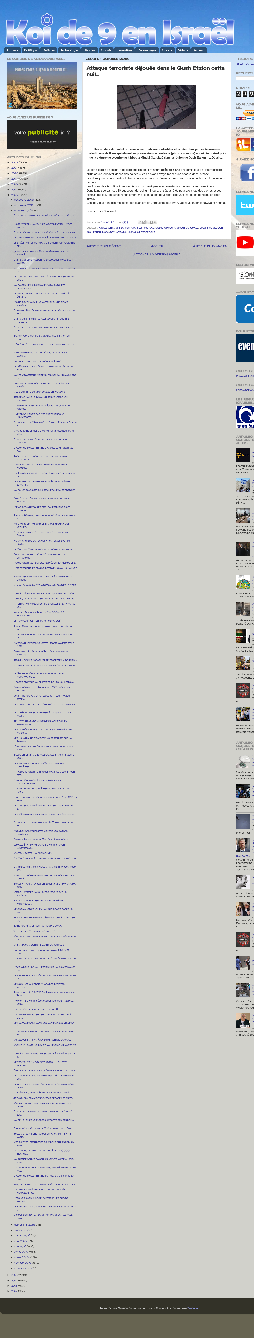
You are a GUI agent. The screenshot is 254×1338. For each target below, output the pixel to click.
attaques (137, 227)
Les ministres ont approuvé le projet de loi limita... (45, 237)
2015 (14, 1275)
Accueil (199, 50)
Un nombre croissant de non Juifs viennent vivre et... (44, 1033)
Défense (49, 50)
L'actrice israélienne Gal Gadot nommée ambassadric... (39, 1191)
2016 (15, 195)
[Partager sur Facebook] (151, 222)
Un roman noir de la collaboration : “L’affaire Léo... (43, 636)
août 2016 (21, 1230)
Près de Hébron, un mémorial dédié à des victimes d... (45, 516)
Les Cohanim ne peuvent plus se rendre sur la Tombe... (43, 739)
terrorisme (148, 232)
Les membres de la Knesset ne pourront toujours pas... (45, 976)
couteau (149, 227)
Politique (30, 50)
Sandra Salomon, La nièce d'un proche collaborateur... (38, 781)
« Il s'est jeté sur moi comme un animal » (40, 391)
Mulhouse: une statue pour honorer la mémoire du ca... (45, 937)
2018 (14, 184)
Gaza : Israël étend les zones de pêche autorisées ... (38, 902)
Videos (183, 50)
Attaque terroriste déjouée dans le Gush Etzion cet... (44, 773)
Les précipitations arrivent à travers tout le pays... (42, 714)
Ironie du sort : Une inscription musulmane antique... (40, 466)
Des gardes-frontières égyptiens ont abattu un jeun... (44, 1143)
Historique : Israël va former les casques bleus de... (44, 269)
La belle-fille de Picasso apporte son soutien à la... (44, 1121)
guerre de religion (211, 227)
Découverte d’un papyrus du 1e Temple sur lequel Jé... (44, 823)
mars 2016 (21, 1257)
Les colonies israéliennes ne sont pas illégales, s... (44, 807)
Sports (167, 50)
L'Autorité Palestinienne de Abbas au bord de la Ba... (44, 1177)
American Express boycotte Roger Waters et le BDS (44, 644)
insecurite (108, 232)
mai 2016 (20, 1246)
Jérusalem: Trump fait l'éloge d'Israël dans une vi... (44, 919)
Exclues (12, 50)
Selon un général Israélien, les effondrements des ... (44, 756)
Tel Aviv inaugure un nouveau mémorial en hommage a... (40, 722)
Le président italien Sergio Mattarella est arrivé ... (41, 252)
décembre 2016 (24, 199)
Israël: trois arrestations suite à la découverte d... (44, 1055)
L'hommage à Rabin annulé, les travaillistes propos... (42, 407)
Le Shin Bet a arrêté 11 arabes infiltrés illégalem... (39, 985)
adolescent (106, 227)
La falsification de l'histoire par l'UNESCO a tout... (43, 951)
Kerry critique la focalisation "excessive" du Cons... (42, 542)
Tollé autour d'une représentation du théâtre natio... (43, 1135)
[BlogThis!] (144, 222)
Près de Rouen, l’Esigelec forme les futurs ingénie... (41, 1199)
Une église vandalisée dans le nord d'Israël (42, 1092)
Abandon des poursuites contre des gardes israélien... (41, 832)
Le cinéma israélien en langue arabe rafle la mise (43, 910)
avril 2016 (21, 1251)
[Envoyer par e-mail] (140, 222)
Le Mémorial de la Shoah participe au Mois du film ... (43, 367)
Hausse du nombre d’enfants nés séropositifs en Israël (44, 876)
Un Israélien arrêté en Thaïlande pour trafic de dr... (45, 474)
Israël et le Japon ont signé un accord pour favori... (42, 499)
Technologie (69, 50)
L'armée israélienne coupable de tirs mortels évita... (42, 1104)
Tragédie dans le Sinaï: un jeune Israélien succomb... (41, 398)
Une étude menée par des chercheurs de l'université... (39, 415)
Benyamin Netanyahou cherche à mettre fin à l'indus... (43, 578)
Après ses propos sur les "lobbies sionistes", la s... (45, 1070)
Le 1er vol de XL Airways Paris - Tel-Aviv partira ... (40, 1063)
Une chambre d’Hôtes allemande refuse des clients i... (41, 320)
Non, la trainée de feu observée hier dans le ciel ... (45, 1184)
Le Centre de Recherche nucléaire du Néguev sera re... (42, 483)
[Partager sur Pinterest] (155, 222)
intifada (121, 232)
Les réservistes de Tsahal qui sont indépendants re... (44, 244)
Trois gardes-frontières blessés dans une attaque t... (41, 457)
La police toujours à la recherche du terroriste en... (44, 491)
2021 (14, 167)
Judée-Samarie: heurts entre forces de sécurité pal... (44, 627)
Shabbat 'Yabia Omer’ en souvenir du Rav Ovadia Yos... (45, 885)
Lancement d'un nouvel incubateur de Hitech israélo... (41, 384)
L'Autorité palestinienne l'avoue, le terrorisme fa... (43, 449)
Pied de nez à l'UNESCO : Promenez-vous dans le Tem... (45, 993)
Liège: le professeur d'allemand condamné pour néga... (44, 1085)
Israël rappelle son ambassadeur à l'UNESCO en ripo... (45, 798)
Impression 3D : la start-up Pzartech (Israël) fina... (43, 1216)
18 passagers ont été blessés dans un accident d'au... (43, 747)
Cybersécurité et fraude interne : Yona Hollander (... (45, 569)
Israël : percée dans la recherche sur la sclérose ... (40, 893)
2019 (14, 178)
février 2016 (23, 1262)
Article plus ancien (210, 245)
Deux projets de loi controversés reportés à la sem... (44, 328)
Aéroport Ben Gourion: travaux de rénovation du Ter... (44, 311)
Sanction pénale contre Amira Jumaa (38, 925)
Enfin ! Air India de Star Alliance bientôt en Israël (42, 337)
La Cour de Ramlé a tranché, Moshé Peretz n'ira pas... (45, 1169)
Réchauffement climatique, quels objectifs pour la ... (44, 666)
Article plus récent (103, 245)
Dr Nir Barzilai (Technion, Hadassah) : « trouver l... (45, 859)
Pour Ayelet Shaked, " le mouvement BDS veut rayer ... (43, 225)
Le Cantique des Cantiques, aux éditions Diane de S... (44, 1024)
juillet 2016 (22, 1235)
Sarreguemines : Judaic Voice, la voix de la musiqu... (40, 354)
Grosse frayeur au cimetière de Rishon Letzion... (44, 682)
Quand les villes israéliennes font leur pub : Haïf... (42, 790)
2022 (15, 162)
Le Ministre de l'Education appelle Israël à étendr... (41, 295)
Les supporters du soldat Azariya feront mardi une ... (44, 278)
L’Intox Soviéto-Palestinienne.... (33, 853)
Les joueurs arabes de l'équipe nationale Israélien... (40, 764)
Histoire (89, 50)
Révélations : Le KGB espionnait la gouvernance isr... (44, 968)
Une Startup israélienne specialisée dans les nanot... (42, 261)
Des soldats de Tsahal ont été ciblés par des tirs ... (45, 960)
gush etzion (94, 232)
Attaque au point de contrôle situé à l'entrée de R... (44, 216)
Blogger (192, 1308)
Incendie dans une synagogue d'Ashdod (38, 361)
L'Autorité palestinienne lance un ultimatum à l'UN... (43, 1016)
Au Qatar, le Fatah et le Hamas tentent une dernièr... (41, 525)
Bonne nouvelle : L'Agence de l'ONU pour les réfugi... (42, 688)
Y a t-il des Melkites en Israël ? (34, 931)
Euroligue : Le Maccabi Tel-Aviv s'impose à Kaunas (41, 652)
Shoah (106, 50)
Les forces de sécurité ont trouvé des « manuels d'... (44, 705)
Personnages (147, 50)
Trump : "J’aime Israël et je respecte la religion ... (45, 660)
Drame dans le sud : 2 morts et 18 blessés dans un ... (44, 432)
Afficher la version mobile (156, 254)
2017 (14, 189)
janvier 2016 (23, 1268)
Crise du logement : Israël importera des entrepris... (40, 555)
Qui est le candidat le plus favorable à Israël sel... (43, 1112)
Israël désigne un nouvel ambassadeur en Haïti (44, 593)
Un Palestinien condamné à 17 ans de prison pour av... (45, 868)
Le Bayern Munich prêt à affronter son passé (43, 549)
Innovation (124, 50)
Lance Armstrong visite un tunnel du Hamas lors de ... (45, 376)
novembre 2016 (24, 205)
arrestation (122, 227)
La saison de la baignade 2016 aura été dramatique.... (39, 286)
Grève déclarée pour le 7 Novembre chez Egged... (44, 1128)
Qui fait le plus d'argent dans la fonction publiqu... (40, 440)
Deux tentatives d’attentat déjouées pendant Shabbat (42, 533)
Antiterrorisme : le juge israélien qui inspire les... (45, 562)
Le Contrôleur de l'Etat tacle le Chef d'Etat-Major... (43, 731)
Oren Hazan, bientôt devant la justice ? (39, 944)
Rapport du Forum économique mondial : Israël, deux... (44, 1002)
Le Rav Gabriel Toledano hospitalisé (37, 620)
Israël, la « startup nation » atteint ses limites (44, 598)
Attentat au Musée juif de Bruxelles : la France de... (44, 605)
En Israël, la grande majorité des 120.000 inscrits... (42, 1152)
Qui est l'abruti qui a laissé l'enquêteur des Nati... (45, 232)
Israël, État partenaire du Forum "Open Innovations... (39, 846)
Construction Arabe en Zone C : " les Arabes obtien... (42, 697)
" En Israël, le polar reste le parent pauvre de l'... (44, 345)
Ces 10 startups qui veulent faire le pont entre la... (44, 815)
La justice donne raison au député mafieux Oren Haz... (44, 1160)
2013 (14, 1285)
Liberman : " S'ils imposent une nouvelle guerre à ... (45, 1208)
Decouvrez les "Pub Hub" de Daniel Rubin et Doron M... (45, 423)
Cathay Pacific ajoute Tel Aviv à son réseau (42, 839)
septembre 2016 (25, 1224)
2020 (15, 173)
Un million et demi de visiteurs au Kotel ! (39, 1009)
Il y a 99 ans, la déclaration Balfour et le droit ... (45, 586)
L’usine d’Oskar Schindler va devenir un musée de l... (45, 1046)
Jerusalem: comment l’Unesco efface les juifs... (43, 1098)
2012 (14, 1291)
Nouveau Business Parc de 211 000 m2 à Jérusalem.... (39, 613)
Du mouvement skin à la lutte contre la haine (42, 1039)
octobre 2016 (23, 210)
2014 (14, 1280)
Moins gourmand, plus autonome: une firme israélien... (41, 303)
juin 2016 (21, 1241)
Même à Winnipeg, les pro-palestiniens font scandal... (42, 508)
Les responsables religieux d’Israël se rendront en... (44, 1077)
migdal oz (134, 232)
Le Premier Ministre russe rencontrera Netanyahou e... (39, 674)
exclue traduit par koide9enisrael (176, 227)
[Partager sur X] (147, 222)
